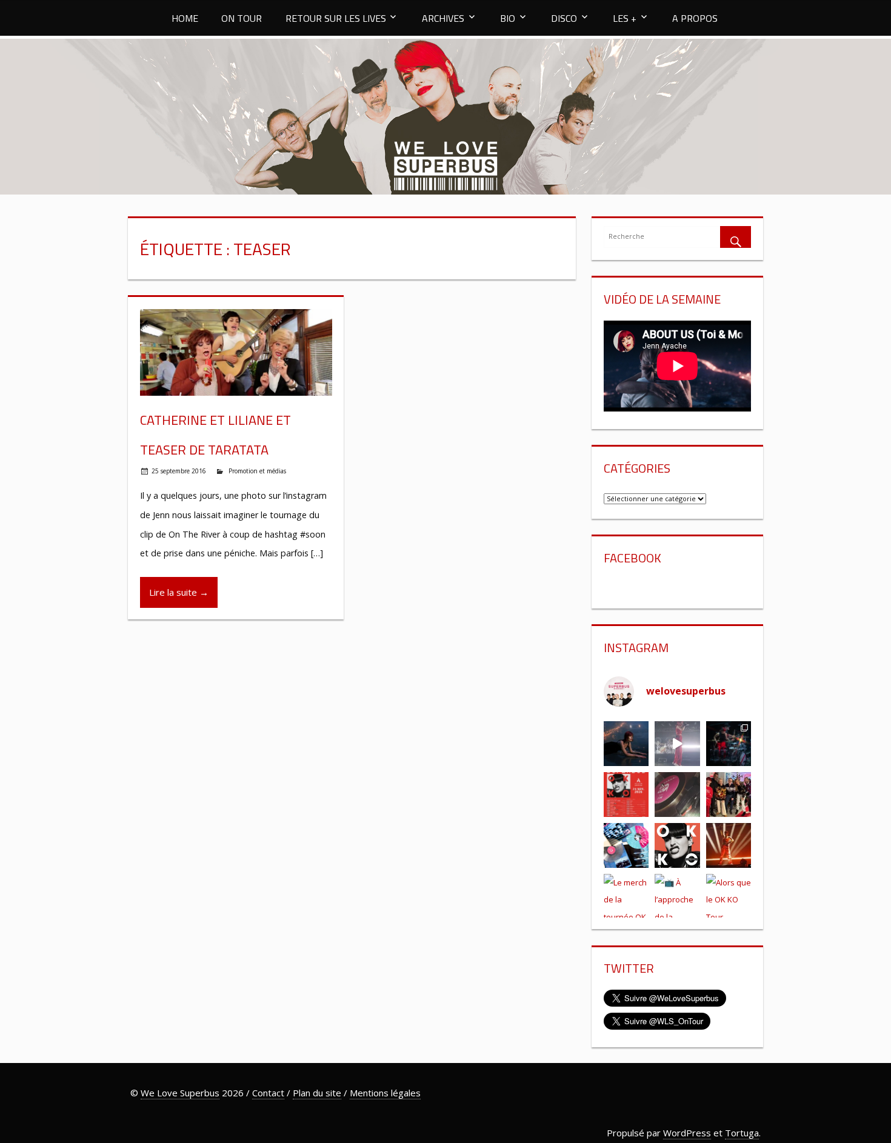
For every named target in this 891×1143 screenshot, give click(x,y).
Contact (268, 1093)
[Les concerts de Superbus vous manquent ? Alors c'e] (728, 845)
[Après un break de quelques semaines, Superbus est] (728, 743)
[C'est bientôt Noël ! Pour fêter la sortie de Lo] (626, 845)
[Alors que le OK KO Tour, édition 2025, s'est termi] (728, 896)
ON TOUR (241, 18)
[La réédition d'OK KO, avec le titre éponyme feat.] (677, 845)
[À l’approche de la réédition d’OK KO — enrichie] (677, 896)
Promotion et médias (257, 471)
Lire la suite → (179, 592)
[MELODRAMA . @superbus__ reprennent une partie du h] (677, 743)
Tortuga (742, 1133)
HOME (185, 18)
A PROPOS (695, 18)
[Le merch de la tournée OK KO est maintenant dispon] (626, 896)
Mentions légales (385, 1093)
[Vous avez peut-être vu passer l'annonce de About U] (626, 743)
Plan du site (317, 1093)
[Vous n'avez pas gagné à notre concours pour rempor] (677, 794)
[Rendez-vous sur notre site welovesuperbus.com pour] (728, 794)
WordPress (687, 1133)
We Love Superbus (180, 1093)
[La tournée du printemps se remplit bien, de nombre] (626, 794)
